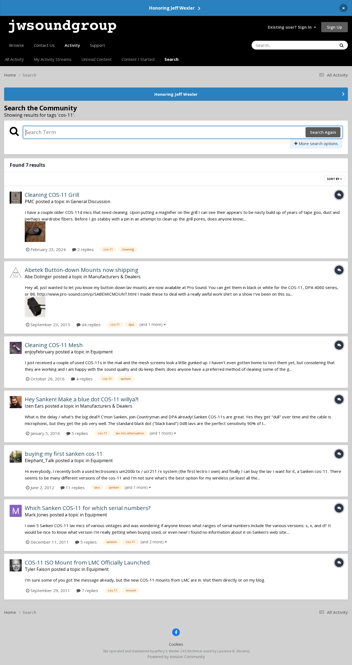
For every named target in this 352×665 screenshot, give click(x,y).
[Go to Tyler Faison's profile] (16, 565)
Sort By (333, 179)
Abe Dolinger (38, 277)
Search (171, 59)
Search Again (323, 132)
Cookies (176, 644)
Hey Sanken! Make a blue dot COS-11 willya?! (82, 399)
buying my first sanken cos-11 (64, 453)
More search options (318, 143)
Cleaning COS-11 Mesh (54, 345)
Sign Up (334, 27)
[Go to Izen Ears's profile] (16, 402)
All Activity (14, 59)
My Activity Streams (53, 59)
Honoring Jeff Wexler (172, 8)
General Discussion (90, 201)
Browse (16, 45)
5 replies (79, 433)
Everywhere (319, 45)
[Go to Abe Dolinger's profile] (16, 273)
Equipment (101, 352)
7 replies (89, 590)
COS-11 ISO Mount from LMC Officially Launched (87, 562)
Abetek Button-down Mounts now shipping (81, 270)
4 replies (84, 378)
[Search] (341, 45)
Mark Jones (36, 515)
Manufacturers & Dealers (114, 277)
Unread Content (96, 59)
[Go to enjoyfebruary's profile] (16, 348)
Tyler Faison (37, 569)
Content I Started (138, 59)
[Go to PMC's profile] (16, 198)
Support (97, 45)
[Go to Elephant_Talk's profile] (16, 457)
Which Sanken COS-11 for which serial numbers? (87, 508)
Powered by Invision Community (176, 656)
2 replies (85, 249)
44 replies (91, 324)
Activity (72, 45)
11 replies (75, 487)
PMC (29, 201)
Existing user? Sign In (291, 27)
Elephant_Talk (39, 460)
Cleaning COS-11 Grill (52, 194)
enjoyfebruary (39, 352)
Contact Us (44, 45)
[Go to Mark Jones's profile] (16, 511)
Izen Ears (34, 406)
